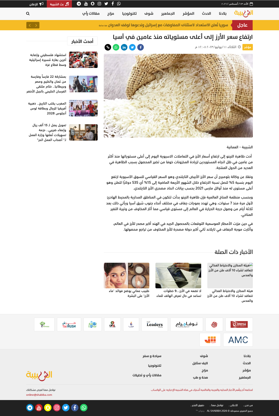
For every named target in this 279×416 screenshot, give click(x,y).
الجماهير (168, 13)
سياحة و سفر (152, 356)
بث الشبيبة (57, 4)
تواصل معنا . (216, 405)
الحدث (206, 13)
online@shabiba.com (39, 395)
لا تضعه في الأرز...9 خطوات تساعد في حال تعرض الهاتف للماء (178, 293)
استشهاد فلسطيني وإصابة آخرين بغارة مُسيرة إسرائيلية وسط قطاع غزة (167, 25)
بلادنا (223, 13)
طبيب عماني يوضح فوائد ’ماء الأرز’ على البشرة (129, 293)
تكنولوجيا (129, 13)
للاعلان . (233, 405)
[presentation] (36, 25)
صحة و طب (200, 377)
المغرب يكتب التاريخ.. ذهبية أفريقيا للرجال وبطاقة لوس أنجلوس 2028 (47, 108)
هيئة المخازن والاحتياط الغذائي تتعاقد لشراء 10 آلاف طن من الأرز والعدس (230, 295)
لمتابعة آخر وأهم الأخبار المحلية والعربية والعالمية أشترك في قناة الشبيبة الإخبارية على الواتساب (202, 390)
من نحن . (248, 405)
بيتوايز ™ (200, 411)
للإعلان (34, 4)
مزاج (110, 13)
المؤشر (188, 13)
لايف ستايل (200, 363)
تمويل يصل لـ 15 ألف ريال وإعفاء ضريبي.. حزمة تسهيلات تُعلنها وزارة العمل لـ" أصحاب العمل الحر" (47, 132)
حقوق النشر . (197, 405)
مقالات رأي (91, 13)
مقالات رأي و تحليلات (147, 375)
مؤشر (247, 47)
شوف (148, 13)
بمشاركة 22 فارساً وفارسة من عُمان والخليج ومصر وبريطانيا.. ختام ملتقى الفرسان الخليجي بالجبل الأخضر (46, 84)
